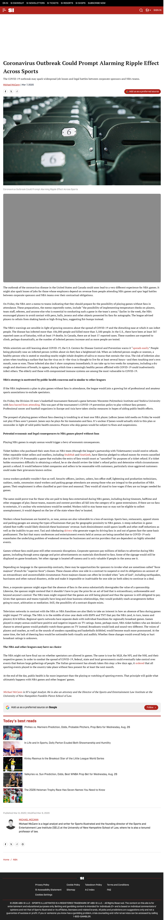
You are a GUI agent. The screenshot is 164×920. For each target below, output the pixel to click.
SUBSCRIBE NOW (97, 3)
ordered (139, 663)
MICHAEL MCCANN (28, 820)
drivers (68, 530)
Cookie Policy (73, 885)
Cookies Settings (43, 895)
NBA (15, 860)
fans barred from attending (24, 404)
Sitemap (71, 890)
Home (6, 860)
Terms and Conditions (118, 885)
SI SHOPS (81, 3)
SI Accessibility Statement (48, 890)
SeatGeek (85, 454)
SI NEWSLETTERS (35, 3)
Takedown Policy (93, 885)
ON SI (5, 3)
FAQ (109, 890)
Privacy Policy (42, 885)
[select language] (148, 10)
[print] (22, 844)
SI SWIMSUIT (17, 3)
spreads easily (140, 348)
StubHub (69, 454)
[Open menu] (4, 10)
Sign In (157, 10)
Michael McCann (11, 85)
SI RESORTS (67, 3)
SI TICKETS (52, 3)
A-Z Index (89, 890)
